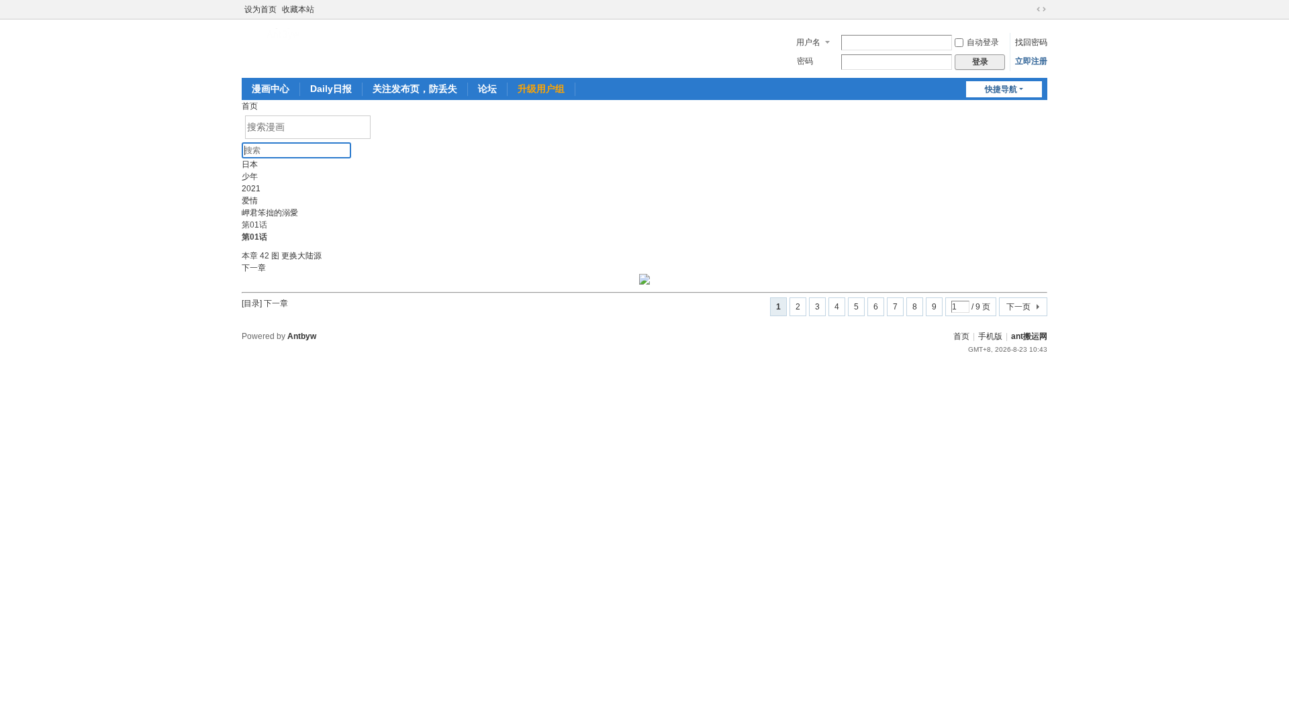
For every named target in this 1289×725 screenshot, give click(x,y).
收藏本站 (298, 9)
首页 (250, 106)
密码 (805, 61)
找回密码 (1031, 42)
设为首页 (260, 9)
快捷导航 (1001, 89)
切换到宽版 (1041, 9)
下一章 (254, 268)
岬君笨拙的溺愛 (270, 213)
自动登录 (983, 42)
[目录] (252, 303)
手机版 (990, 336)
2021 (251, 188)
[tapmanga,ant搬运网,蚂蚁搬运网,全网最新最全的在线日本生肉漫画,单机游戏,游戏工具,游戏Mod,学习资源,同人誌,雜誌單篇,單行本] (285, 33)
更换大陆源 (301, 255)
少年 (250, 176)
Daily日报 (331, 88)
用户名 (808, 42)
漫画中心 (270, 88)
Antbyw (301, 336)
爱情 (250, 200)
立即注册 (1031, 61)
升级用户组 (541, 88)
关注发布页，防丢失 (415, 88)
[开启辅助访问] (1028, 9)
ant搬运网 (1029, 336)
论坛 (487, 88)
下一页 (1018, 306)
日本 (250, 164)
